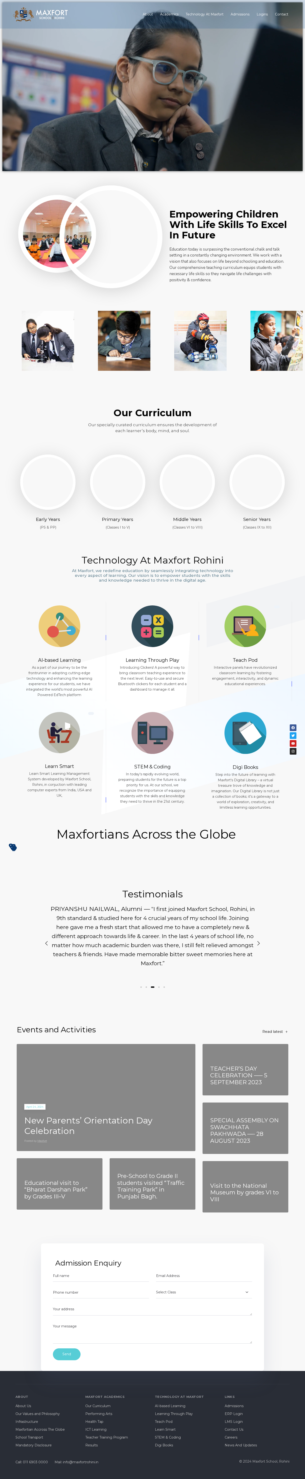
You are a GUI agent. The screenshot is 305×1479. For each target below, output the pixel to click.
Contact (281, 14)
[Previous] (46, 943)
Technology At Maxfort (205, 14)
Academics (169, 14)
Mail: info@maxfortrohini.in (76, 1462)
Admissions (240, 14)
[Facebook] (293, 727)
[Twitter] (293, 735)
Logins (262, 14)
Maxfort (42, 1141)
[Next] (258, 943)
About (148, 14)
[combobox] (204, 1292)
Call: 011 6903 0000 (31, 1462)
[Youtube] (293, 743)
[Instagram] (293, 751)
